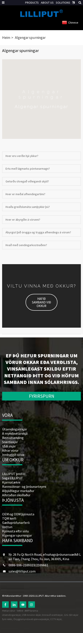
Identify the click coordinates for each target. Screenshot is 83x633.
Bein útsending (13, 438)
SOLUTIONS (63, 2)
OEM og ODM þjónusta (18, 514)
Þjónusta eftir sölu (15, 531)
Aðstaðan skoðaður (16, 495)
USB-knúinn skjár (31, 614)
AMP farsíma (31, 610)
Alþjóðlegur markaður (18, 491)
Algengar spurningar (30, 37)
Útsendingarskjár (14, 429)
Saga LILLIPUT (12, 478)
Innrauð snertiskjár (52, 614)
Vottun (7, 527)
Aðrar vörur (10, 450)
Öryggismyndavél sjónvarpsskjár (31, 619)
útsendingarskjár (11, 614)
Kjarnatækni (11, 482)
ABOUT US (47, 2)
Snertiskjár (10, 442)
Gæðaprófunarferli (16, 522)
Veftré (20, 610)
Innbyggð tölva (13, 455)
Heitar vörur (8, 610)
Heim (6, 37)
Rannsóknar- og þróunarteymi (24, 486)
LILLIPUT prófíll (13, 474)
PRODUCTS (32, 2)
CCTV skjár (56, 619)
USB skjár (9, 446)
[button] (41, 302)
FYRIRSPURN (41, 396)
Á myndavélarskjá (14, 433)
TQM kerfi (9, 518)
